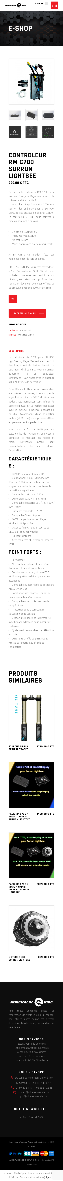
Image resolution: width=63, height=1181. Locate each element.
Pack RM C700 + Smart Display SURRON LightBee (19, 816)
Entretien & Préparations (31, 1056)
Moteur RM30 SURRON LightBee (19, 958)
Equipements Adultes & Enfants (32, 1047)
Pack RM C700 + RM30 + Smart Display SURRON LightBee (19, 888)
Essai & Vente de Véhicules (31, 1043)
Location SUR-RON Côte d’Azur (31, 1060)
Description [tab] (16, 351)
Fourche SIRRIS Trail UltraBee (18, 748)
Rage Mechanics (26, 335)
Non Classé (25, 330)
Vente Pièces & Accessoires (31, 1052)
